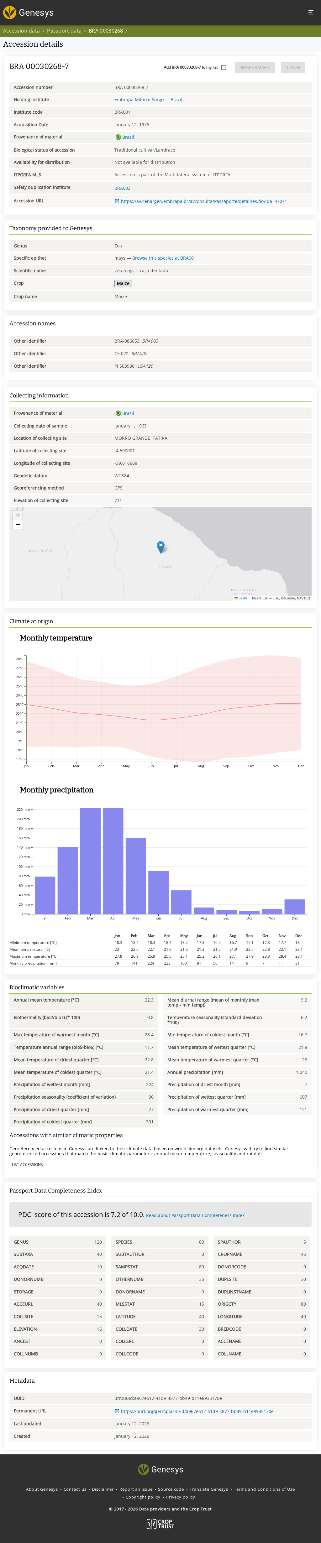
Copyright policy (143, 1497)
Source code (171, 1489)
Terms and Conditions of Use (264, 1489)
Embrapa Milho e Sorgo (139, 99)
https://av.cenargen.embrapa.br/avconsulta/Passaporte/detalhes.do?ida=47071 (204, 201)
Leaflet (243, 598)
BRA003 (122, 188)
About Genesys (42, 1489)
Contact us (75, 1489)
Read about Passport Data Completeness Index (195, 1215)
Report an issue (135, 1489)
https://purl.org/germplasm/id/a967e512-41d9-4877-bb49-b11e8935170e (197, 1411)
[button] (161, 547)
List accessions (27, 1164)
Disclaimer (103, 1489)
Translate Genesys (209, 1489)
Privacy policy (180, 1497)
